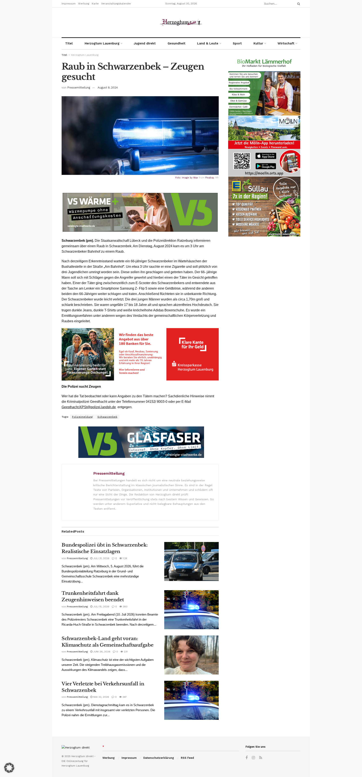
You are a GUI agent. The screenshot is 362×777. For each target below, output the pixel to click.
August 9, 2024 (108, 87)
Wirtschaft (286, 43)
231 (125, 651)
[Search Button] (298, 3)
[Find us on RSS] (260, 757)
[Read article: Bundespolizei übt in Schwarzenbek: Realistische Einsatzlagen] (191, 561)
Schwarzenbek (107, 416)
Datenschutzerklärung (158, 757)
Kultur (258, 43)
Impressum (69, 3)
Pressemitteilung (78, 87)
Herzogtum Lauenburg (102, 43)
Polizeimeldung (82, 416)
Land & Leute (207, 43)
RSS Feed (187, 757)
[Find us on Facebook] (247, 757)
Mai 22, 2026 (100, 696)
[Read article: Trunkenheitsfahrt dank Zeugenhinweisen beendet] (191, 609)
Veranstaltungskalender (116, 3)
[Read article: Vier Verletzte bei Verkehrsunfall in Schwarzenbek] (191, 700)
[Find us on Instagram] (253, 757)
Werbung (83, 3)
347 (124, 696)
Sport (237, 43)
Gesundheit (176, 43)
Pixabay (209, 177)
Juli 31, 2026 (100, 558)
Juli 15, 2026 (100, 606)
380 (125, 606)
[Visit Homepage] (181, 22)
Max (195, 177)
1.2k (124, 558)
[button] (9, 768)
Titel (69, 43)
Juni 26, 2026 (101, 651)
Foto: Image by (184, 177)
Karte (95, 3)
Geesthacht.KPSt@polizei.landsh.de (89, 407)
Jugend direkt (145, 43)
